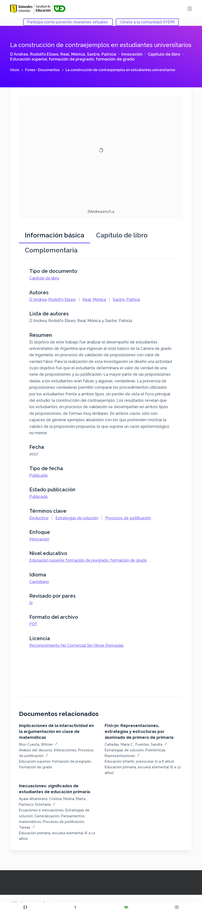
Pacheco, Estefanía (35, 804)
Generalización (46, 816)
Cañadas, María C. (119, 744)
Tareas (24, 827)
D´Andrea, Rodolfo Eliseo (34, 54)
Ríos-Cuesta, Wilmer (36, 744)
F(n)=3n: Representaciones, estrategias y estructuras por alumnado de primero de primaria (139, 731)
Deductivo (39, 518)
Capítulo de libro (164, 54)
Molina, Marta (74, 799)
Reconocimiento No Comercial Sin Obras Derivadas (76, 645)
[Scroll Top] (176, 907)
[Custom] (25, 907)
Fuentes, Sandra (148, 744)
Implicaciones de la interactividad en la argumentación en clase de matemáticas (56, 731)
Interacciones (65, 750)
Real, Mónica (72, 54)
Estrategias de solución (76, 518)
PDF (33, 624)
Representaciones (120, 756)
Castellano (39, 581)
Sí (31, 603)
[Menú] (189, 8)
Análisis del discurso (35, 750)
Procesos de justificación (128, 518)
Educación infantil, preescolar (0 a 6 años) (139, 761)
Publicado (38, 475)
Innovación (132, 54)
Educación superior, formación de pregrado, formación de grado (72, 59)
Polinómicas (155, 750)
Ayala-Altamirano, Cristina (40, 799)
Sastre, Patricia (101, 54)
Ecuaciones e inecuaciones (41, 810)
